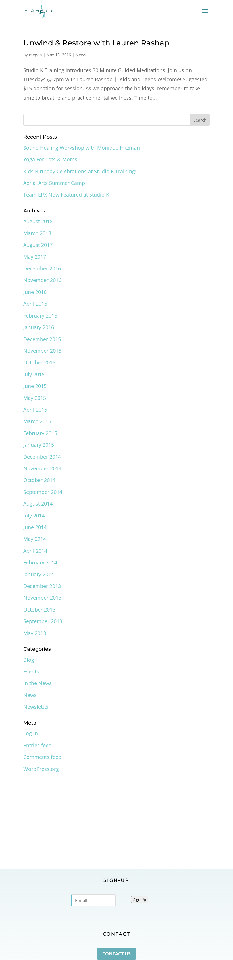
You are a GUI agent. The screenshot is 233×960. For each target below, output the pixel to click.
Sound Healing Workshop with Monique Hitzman (81, 147)
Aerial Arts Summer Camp (54, 183)
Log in (30, 733)
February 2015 (40, 433)
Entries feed (37, 745)
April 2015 (35, 409)
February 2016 (40, 315)
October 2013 (39, 609)
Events (31, 671)
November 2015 (42, 350)
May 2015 (34, 398)
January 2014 (38, 574)
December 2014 (42, 456)
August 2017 (38, 244)
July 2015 (34, 374)
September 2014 (42, 492)
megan (35, 54)
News (81, 54)
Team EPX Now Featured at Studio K (66, 194)
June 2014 (35, 527)
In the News (37, 683)
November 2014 (42, 468)
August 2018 (38, 221)
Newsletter (36, 706)
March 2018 (37, 233)
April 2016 (35, 303)
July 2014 (34, 515)
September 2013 (42, 621)
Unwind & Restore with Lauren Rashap (96, 42)
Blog (28, 659)
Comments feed (42, 757)
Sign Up (139, 899)
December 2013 (42, 586)
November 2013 (42, 597)
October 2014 (39, 480)
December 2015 (42, 339)
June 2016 (35, 292)
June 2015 (35, 386)
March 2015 (37, 421)
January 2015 (38, 444)
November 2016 (42, 280)
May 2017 (34, 256)
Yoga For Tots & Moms (50, 159)
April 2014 (35, 550)
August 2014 (38, 503)
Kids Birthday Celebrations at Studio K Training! (79, 171)
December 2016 (42, 268)
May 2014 (34, 538)
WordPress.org (41, 768)
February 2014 (40, 562)
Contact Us (116, 954)
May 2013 (34, 633)
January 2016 (38, 327)
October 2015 (39, 362)
